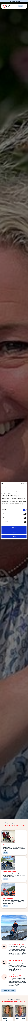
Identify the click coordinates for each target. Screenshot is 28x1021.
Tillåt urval (14, 532)
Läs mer (5, 852)
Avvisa (14, 536)
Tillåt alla (14, 527)
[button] (24, 6)
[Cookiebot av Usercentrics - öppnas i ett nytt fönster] (21, 483)
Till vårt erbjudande (8, 990)
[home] (7, 6)
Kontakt (20, 6)
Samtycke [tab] (5, 487)
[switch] (25, 514)
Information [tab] (14, 487)
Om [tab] (23, 487)
